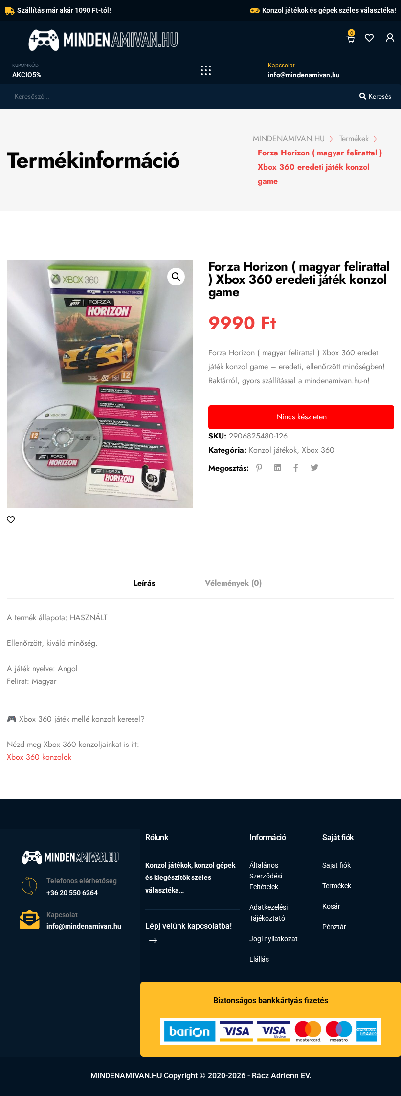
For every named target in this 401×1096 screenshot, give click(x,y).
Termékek (336, 886)
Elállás (259, 959)
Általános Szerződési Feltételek (265, 876)
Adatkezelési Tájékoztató (268, 912)
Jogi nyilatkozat (273, 939)
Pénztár (334, 927)
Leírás (144, 583)
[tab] (144, 583)
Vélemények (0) (233, 583)
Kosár (331, 906)
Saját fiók (336, 865)
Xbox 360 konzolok (39, 757)
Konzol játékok (273, 450)
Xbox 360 (318, 450)
